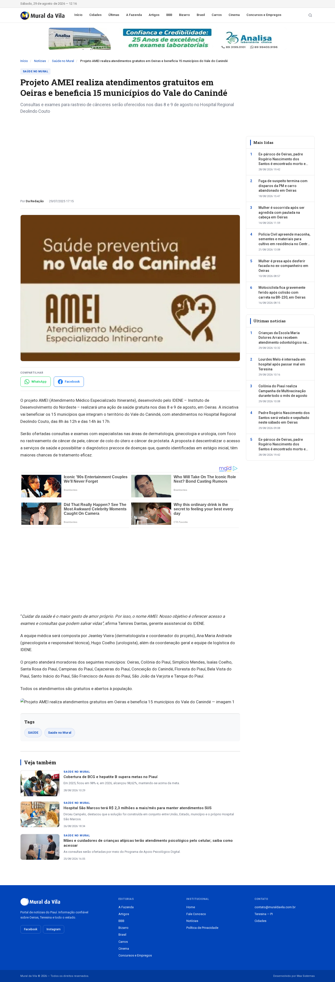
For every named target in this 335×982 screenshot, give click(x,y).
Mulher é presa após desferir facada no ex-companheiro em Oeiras (283, 266)
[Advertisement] (130, 154)
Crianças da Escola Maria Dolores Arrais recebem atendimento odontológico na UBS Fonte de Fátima (282, 338)
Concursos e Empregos (263, 15)
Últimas (113, 15)
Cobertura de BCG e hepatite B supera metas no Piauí (110, 777)
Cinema (234, 15)
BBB (169, 15)
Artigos (154, 15)
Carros (217, 15)
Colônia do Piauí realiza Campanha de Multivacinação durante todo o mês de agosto (282, 391)
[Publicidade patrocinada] (167, 39)
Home (190, 907)
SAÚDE (33, 732)
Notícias (40, 61)
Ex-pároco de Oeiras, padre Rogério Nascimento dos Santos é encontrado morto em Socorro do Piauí (283, 159)
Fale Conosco (196, 914)
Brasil (201, 15)
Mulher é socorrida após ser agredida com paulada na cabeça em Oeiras (281, 212)
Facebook (30, 929)
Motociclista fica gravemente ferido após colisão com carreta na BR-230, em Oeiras (282, 292)
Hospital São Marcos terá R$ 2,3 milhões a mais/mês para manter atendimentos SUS (137, 808)
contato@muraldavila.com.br (275, 907)
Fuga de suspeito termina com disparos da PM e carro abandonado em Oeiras (283, 185)
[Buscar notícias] (310, 15)
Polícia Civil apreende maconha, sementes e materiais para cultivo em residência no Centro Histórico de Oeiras (284, 239)
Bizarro (184, 15)
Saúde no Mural (63, 61)
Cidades (95, 15)
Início (78, 15)
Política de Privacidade (202, 928)
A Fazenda (134, 15)
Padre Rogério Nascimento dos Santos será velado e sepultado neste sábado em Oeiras (284, 417)
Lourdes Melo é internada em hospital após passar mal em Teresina (282, 364)
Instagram (54, 929)
